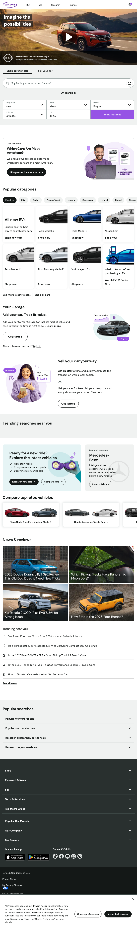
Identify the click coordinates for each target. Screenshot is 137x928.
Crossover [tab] (87, 200)
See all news (10, 683)
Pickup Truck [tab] (53, 200)
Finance (72, 4)
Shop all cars (42, 294)
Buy (28, 4)
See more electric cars (17, 294)
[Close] (133, 899)
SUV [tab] (23, 200)
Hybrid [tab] (104, 200)
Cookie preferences (88, 914)
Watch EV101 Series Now (118, 282)
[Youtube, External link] (67, 856)
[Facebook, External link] (61, 856)
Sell (40, 4)
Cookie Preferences (12, 893)
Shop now (44, 237)
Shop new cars (13, 237)
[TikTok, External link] (55, 856)
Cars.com (63, 909)
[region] (68, 911)
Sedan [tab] (36, 200)
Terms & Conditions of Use (16, 872)
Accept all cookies (118, 914)
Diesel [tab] (118, 200)
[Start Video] (68, 37)
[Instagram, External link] (73, 856)
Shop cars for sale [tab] (17, 70)
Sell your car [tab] (45, 70)
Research (55, 4)
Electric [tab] (9, 200)
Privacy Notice (9, 879)
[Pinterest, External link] (79, 856)
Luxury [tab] (71, 200)
